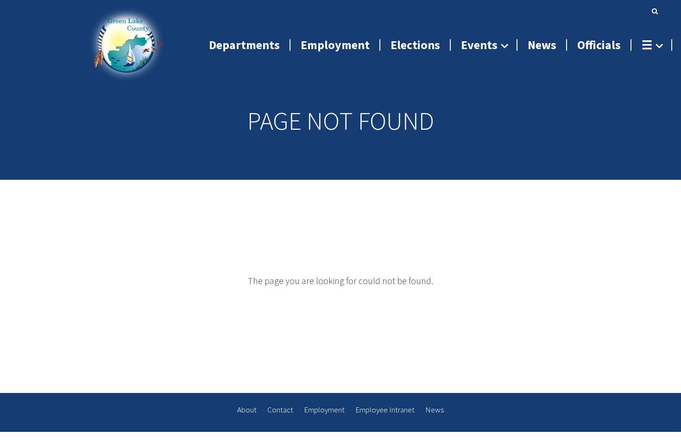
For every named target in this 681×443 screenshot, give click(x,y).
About (247, 410)
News (434, 410)
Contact (280, 410)
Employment (324, 410)
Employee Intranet (385, 410)
